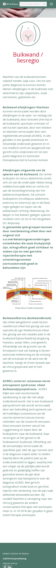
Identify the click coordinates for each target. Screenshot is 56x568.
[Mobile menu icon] (51, 4)
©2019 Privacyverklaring (14, 558)
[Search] (44, 4)
